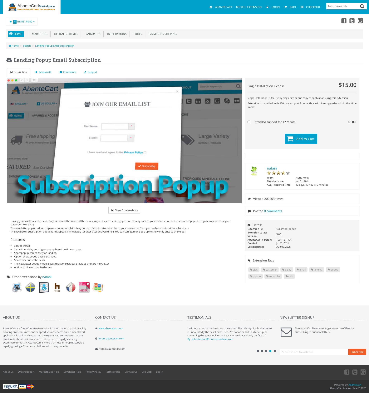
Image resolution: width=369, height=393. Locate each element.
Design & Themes (65, 34)
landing (317, 269)
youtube (360, 20)
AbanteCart (355, 384)
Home (18, 34)
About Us (8, 371)
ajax (255, 269)
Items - (23, 21)
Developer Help (72, 371)
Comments (69, 72)
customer (271, 269)
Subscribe (357, 352)
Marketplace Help (49, 371)
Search (27, 45)
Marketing (38, 34)
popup (334, 269)
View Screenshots (126, 210)
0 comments (273, 211)
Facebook (344, 20)
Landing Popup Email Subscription (54, 45)
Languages (92, 34)
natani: (47, 277)
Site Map (147, 371)
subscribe (274, 276)
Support (91, 72)
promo (256, 276)
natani (272, 168)
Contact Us (131, 371)
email (302, 269)
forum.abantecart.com (111, 338)
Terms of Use (113, 371)
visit (290, 276)
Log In (159, 371)
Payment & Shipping (162, 34)
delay (287, 269)
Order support (26, 371)
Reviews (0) (44, 72)
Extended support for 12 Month (304, 122)
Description (20, 72)
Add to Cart (305, 139)
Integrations (116, 34)
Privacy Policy (93, 371)
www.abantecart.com (111, 328)
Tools (137, 34)
